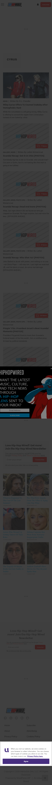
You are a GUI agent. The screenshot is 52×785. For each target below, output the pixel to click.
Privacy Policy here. (35, 756)
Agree (26, 761)
